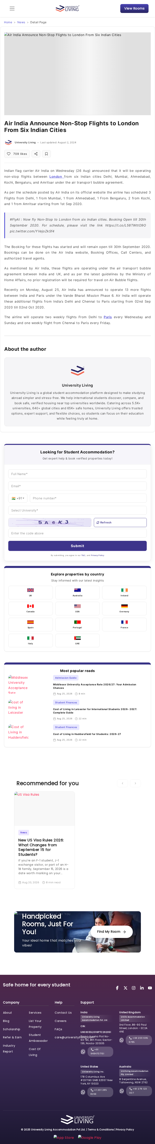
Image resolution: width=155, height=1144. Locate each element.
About (7, 1013)
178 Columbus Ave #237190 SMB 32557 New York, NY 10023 (97, 1080)
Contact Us (63, 1013)
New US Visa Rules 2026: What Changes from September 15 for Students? (41, 847)
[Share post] (35, 153)
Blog (6, 1021)
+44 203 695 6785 (138, 1040)
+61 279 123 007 (138, 1090)
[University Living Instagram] (134, 987)
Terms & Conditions (101, 1129)
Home (8, 22)
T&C (83, 555)
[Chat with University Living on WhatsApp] (83, 1052)
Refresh (106, 522)
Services (35, 1013)
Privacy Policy (97, 555)
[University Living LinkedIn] (142, 987)
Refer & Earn (12, 1037)
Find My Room (108, 931)
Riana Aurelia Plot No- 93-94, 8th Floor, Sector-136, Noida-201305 (97, 1040)
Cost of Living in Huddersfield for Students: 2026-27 (87, 734)
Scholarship (11, 1029)
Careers (61, 1021)
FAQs (58, 1029)
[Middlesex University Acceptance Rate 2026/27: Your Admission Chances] (29, 685)
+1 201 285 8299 (98, 1092)
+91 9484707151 (97, 1051)
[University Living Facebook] (117, 987)
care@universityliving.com (74, 1037)
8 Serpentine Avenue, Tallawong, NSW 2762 (133, 1080)
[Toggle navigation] (12, 8)
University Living (25, 142)
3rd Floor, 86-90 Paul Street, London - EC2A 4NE (133, 1028)
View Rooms (134, 8)
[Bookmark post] (46, 153)
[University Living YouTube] (150, 987)
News (21, 22)
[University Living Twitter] (126, 987)
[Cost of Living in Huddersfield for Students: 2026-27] (29, 733)
